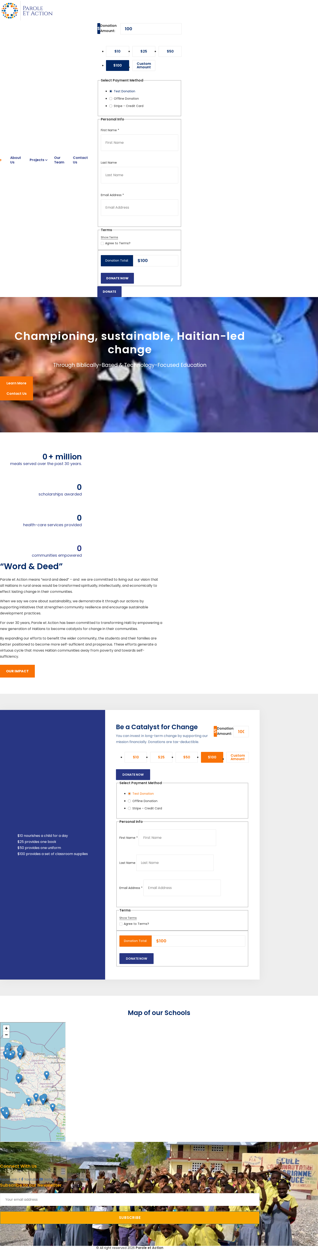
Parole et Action (149, 1247)
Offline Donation (126, 98)
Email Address (112, 195)
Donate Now (133, 774)
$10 (117, 51)
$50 (170, 51)
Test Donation (124, 91)
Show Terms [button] (109, 237)
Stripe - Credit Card (128, 106)
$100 (117, 65)
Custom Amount (144, 65)
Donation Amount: (108, 28)
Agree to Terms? (117, 243)
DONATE (109, 291)
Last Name (109, 162)
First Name (110, 130)
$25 (143, 51)
